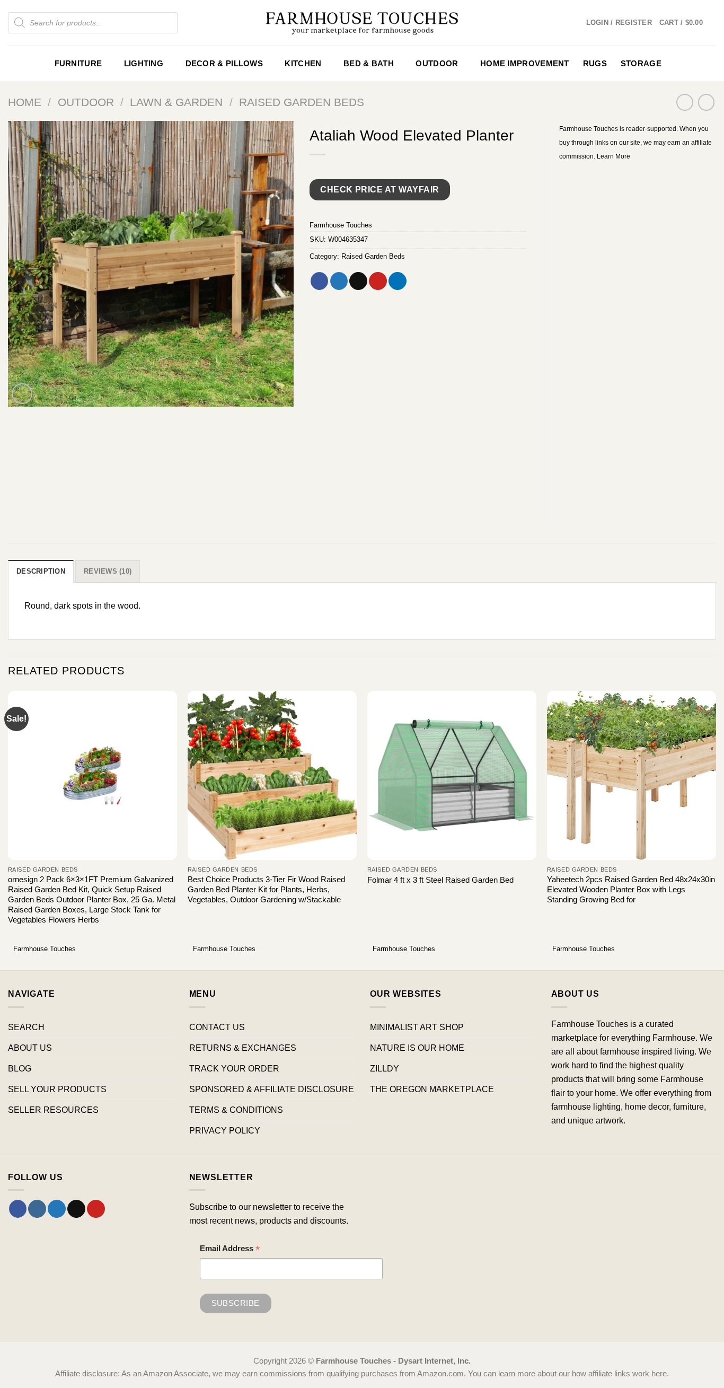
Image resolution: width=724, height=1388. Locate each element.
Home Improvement (524, 63)
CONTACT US (217, 1027)
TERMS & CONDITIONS (236, 1109)
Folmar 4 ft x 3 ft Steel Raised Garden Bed (440, 880)
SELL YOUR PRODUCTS (57, 1089)
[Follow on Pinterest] (96, 1209)
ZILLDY (384, 1068)
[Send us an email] (76, 1209)
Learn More (613, 156)
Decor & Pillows (224, 63)
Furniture (78, 63)
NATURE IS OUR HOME (417, 1047)
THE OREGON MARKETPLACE (432, 1089)
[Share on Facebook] (320, 281)
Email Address (230, 1250)
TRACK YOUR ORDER (234, 1068)
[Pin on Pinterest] (378, 281)
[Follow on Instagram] (37, 1209)
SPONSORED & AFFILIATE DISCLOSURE (271, 1089)
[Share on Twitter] (339, 281)
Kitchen (303, 63)
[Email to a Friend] (358, 281)
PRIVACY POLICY (224, 1130)
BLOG (19, 1068)
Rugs (595, 63)
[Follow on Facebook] (18, 1209)
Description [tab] (40, 571)
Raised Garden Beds (301, 102)
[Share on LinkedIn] (398, 281)
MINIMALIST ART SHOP (417, 1027)
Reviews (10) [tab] (107, 571)
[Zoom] (22, 394)
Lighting (143, 63)
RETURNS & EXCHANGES (242, 1047)
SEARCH (26, 1027)
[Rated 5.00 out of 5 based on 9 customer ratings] (418, 168)
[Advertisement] (638, 334)
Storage (641, 63)
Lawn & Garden (176, 102)
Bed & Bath (368, 63)
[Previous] (8, 829)
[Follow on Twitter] (57, 1209)
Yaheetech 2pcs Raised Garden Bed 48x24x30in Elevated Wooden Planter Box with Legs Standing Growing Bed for (631, 889)
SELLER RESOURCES (53, 1109)
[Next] (715, 829)
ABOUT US (30, 1047)
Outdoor (437, 63)
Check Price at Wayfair (379, 189)
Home (24, 102)
